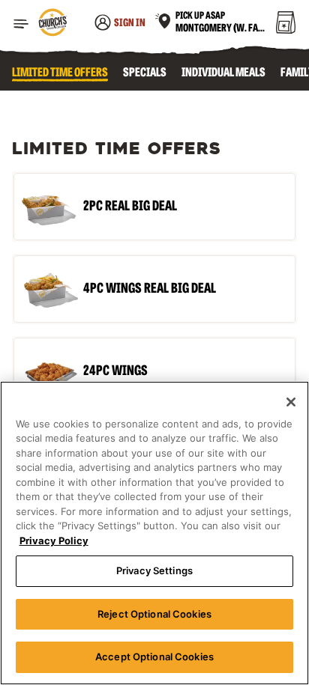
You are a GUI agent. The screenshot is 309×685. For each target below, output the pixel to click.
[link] (52, 23)
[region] (154, 533)
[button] (21, 24)
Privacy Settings (154, 570)
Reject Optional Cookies (155, 614)
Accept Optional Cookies (154, 657)
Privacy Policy (54, 541)
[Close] (291, 402)
